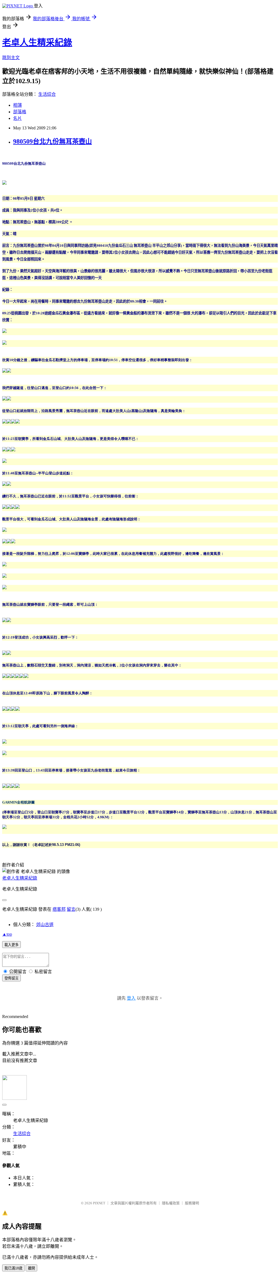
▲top (7, 934)
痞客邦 (59, 909)
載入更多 (11, 945)
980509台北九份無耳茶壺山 (52, 141)
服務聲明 (192, 1203)
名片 (17, 118)
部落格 (19, 111)
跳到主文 (11, 57)
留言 (71, 909)
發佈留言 (11, 978)
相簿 (17, 105)
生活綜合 (47, 94)
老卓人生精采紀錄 (37, 42)
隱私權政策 (171, 1203)
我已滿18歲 (13, 1268)
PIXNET (99, 1203)
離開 (31, 1268)
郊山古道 (45, 924)
